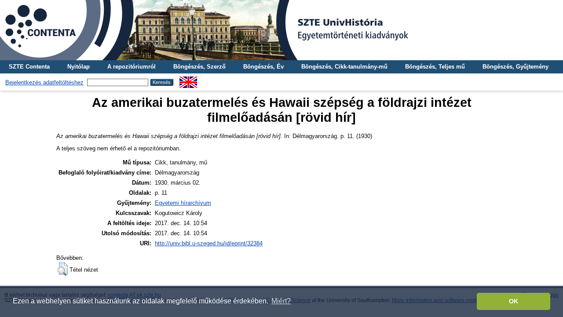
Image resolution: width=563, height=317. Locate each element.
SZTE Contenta (29, 66)
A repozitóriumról (131, 66)
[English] (188, 80)
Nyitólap (78, 66)
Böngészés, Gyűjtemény (515, 66)
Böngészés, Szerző (199, 66)
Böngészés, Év (263, 66)
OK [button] (513, 301)
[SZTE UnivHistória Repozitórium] (281, 30)
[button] (63, 269)
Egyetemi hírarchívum (183, 203)
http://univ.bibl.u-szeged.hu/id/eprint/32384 (209, 243)
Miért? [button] (281, 301)
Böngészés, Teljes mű (435, 66)
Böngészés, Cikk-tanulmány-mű (344, 66)
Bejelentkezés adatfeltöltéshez (44, 82)
